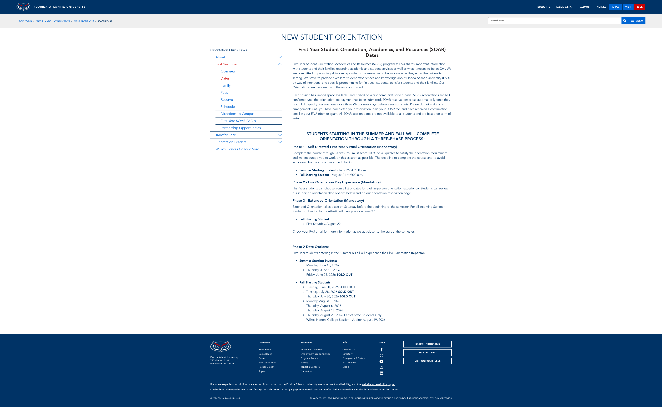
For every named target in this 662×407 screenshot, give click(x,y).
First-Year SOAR (84, 20)
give (640, 7)
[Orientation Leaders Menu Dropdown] (279, 142)
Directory (348, 354)
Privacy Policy (318, 398)
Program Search (309, 358)
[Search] (624, 20)
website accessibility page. (378, 384)
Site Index (400, 398)
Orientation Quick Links (228, 50)
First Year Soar (226, 64)
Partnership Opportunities (241, 128)
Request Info (428, 352)
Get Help (388, 398)
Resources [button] (306, 342)
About (220, 57)
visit (628, 7)
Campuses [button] (264, 342)
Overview (228, 71)
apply (615, 7)
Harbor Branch (266, 367)
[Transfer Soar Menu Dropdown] (279, 135)
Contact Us (349, 349)
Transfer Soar (225, 135)
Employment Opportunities (315, 354)
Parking (304, 362)
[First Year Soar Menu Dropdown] (279, 64)
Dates (225, 78)
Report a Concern (310, 367)
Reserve (227, 99)
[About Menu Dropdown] (279, 57)
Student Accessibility (421, 398)
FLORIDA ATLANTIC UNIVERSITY (60, 7)
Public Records (443, 398)
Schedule (228, 106)
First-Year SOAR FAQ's (238, 121)
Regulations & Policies (340, 398)
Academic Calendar (311, 349)
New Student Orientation (53, 20)
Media (346, 367)
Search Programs (427, 344)
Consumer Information (368, 398)
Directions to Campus (237, 113)
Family (226, 85)
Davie (262, 358)
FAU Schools (349, 362)
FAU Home (25, 20)
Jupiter (262, 371)
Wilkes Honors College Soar (237, 149)
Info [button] (345, 342)
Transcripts (306, 371)
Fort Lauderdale (267, 362)
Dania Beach (265, 354)
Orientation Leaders (230, 142)
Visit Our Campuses (427, 361)
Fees (224, 92)
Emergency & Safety (354, 358)
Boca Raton (265, 349)
